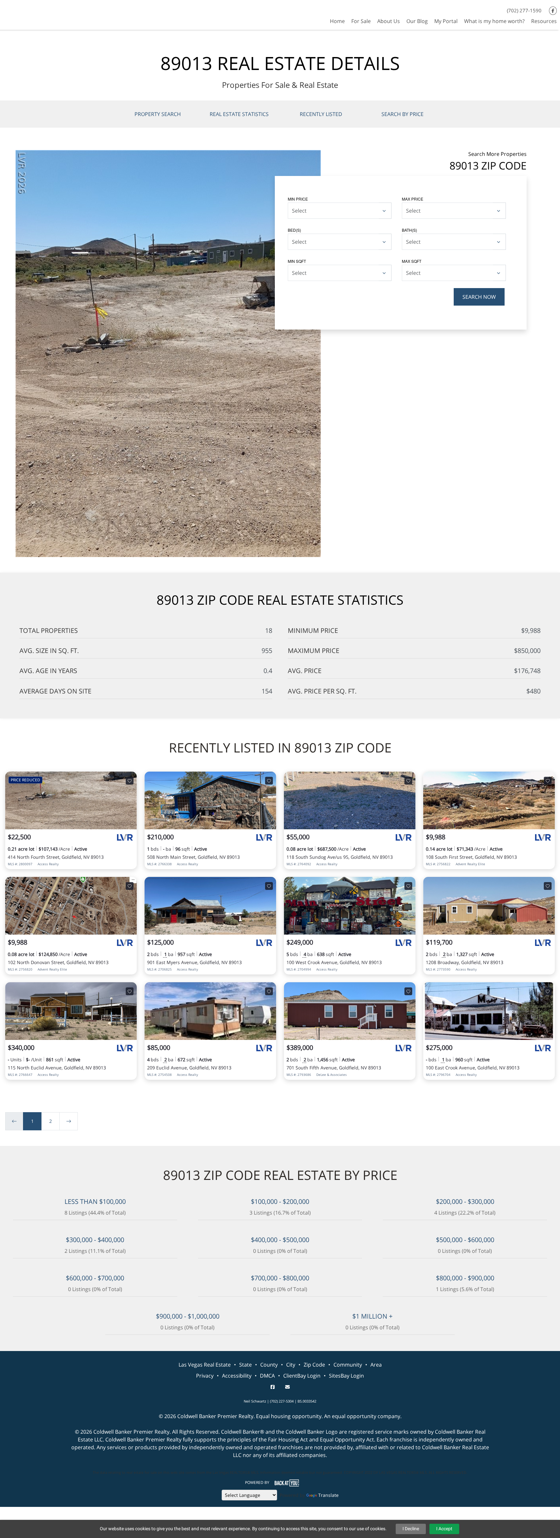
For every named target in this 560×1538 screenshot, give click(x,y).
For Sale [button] (361, 21)
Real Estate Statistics (239, 114)
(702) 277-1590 (524, 10)
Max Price (412, 199)
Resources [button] (544, 21)
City (290, 1364)
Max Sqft (411, 261)
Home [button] (337, 21)
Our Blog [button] (417, 21)
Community (347, 1364)
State (245, 1364)
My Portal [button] (446, 21)
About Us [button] (388, 21)
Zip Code (314, 1364)
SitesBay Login (346, 1375)
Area (376, 1364)
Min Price (298, 199)
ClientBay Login (302, 1375)
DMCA (267, 1375)
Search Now (479, 296)
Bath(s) (409, 230)
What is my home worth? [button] (494, 21)
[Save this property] (130, 781)
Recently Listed (321, 114)
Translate (328, 1495)
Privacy (205, 1375)
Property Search (157, 114)
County (269, 1364)
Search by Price (402, 114)
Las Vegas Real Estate (205, 1364)
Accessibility (236, 1375)
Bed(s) (294, 230)
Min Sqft (297, 261)
